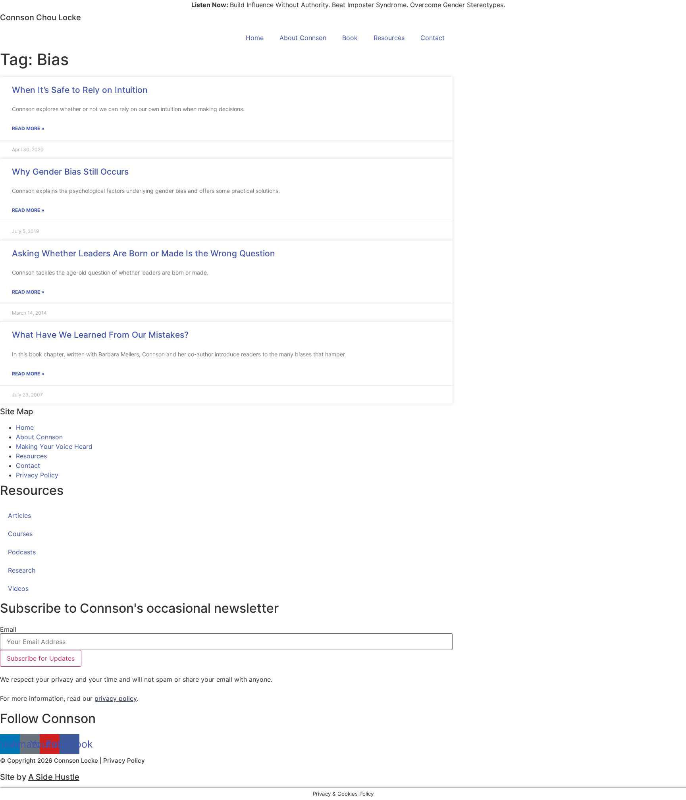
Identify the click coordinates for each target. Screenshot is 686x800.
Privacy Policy (37, 475)
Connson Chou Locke (40, 17)
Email (8, 629)
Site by (39, 777)
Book (350, 38)
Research (21, 570)
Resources (389, 38)
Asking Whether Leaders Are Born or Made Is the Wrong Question (143, 253)
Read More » (28, 128)
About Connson (302, 38)
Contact (432, 38)
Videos (18, 588)
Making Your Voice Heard (54, 446)
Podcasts (22, 552)
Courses (20, 534)
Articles (19, 515)
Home (255, 38)
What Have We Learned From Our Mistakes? (100, 335)
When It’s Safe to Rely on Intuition (80, 90)
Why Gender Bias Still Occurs (70, 172)
